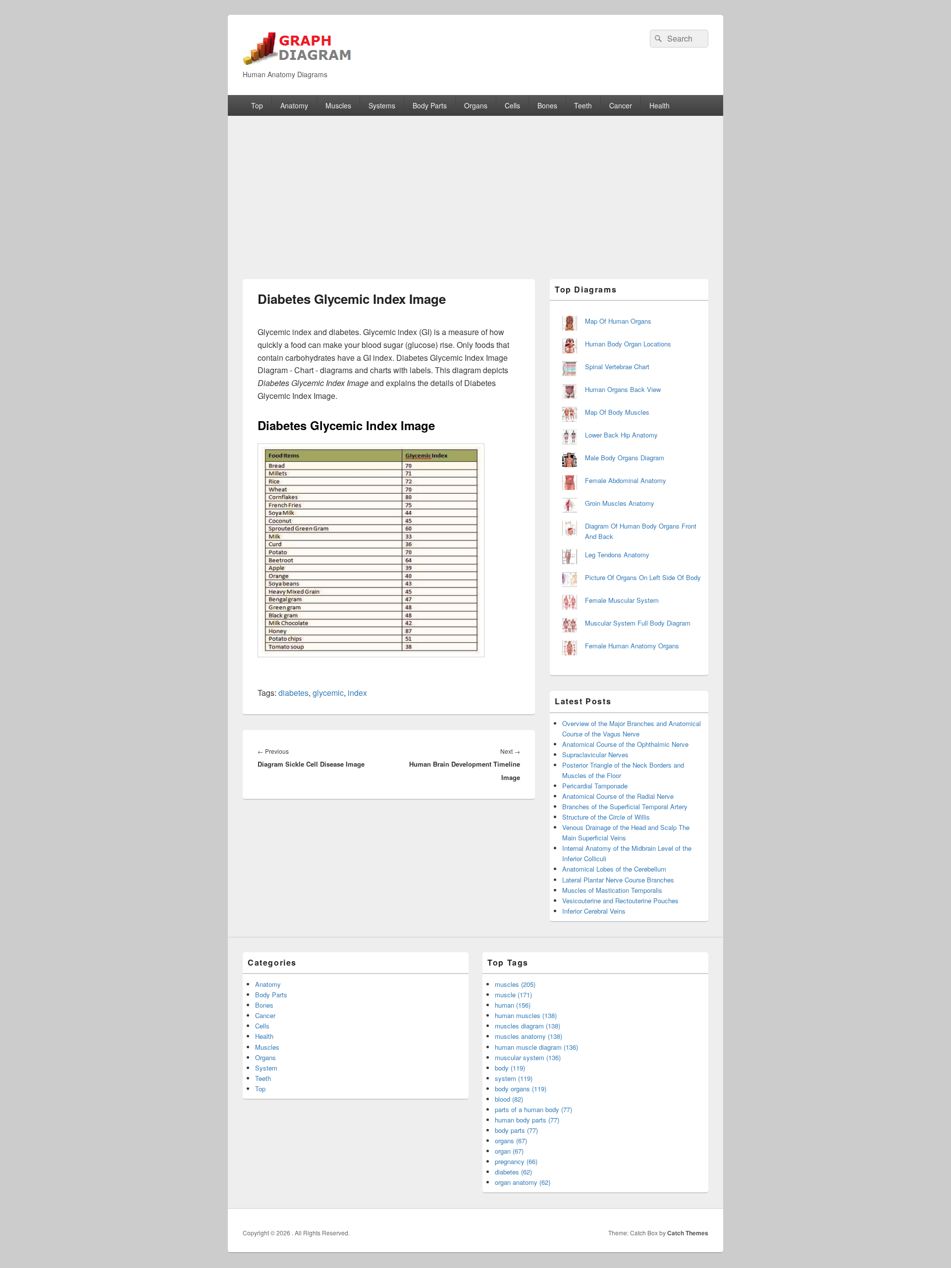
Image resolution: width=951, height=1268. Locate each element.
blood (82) (509, 1099)
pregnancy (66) (516, 1161)
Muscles (338, 105)
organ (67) (509, 1151)
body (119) (510, 1068)
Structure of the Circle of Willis (606, 817)
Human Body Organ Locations (628, 343)
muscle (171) (513, 994)
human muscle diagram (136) (536, 1047)
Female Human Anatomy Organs (632, 645)
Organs (475, 105)
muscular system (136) (528, 1057)
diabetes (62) (513, 1171)
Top (257, 105)
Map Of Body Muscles (617, 412)
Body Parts (430, 105)
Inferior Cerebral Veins (594, 911)
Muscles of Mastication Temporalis (612, 890)
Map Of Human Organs (618, 321)
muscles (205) (515, 984)
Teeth (583, 105)
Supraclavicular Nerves (595, 754)
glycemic (328, 692)
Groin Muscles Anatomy (619, 503)
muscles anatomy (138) (528, 1036)
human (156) (512, 1005)
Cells (512, 105)
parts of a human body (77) (533, 1109)
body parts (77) (516, 1130)
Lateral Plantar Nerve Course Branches (618, 879)
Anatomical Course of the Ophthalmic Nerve (625, 744)
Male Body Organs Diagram (624, 457)
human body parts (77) (527, 1119)
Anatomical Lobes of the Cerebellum (614, 869)
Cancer (620, 105)
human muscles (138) (526, 1015)
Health (659, 105)
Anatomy (294, 105)
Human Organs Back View (623, 389)
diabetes (293, 692)
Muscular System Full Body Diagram (637, 623)
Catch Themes (687, 1232)
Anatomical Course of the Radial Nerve (618, 796)
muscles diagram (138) (527, 1025)
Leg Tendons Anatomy (617, 554)
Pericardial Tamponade (595, 785)
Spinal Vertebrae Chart (617, 366)
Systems (382, 105)
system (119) (513, 1078)
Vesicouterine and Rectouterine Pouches (620, 900)
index (357, 692)
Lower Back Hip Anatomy (621, 434)
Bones (547, 105)
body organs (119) (520, 1088)
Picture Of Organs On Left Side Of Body (643, 577)
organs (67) (511, 1140)
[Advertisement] (475, 190)
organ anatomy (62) (522, 1182)
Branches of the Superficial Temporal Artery (624, 806)
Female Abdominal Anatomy (625, 480)
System (266, 1068)
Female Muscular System (622, 600)
